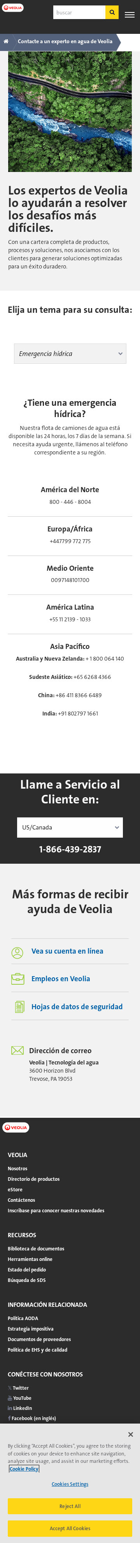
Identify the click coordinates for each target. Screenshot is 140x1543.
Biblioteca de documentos (36, 1248)
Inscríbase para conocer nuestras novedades (56, 1210)
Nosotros (17, 1168)
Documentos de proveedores (39, 1339)
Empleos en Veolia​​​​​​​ (61, 979)
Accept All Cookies (70, 1528)
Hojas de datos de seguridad (77, 1007)
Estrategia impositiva (31, 1329)
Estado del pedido (27, 1269)
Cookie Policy (24, 1469)
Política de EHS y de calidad (37, 1350)
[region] (70, 1483)
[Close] (130, 1434)
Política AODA (23, 1318)
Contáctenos (21, 1200)
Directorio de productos (34, 1179)
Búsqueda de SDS (27, 1280)
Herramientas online (30, 1259)
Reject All (70, 1506)
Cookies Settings (70, 1484)
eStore (15, 1189)
